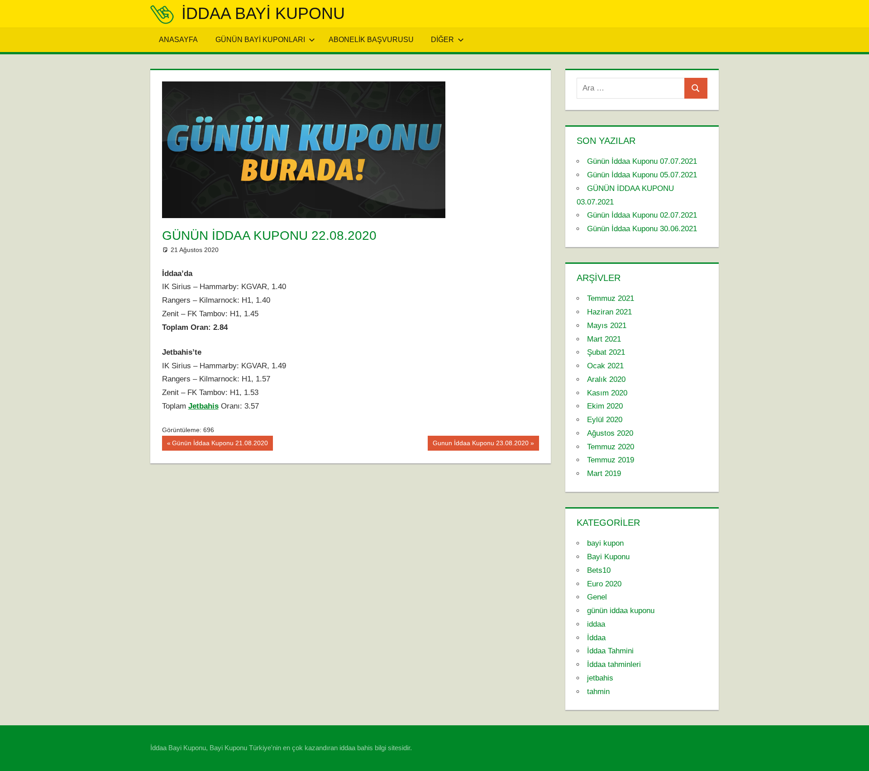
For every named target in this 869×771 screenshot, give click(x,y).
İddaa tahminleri (614, 664)
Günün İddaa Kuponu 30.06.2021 (642, 228)
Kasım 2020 (607, 393)
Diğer (442, 39)
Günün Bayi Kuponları (260, 39)
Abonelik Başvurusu (371, 39)
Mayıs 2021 (606, 325)
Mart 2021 (604, 339)
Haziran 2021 (609, 312)
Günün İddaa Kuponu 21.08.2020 (220, 445)
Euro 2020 (604, 584)
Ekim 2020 (605, 406)
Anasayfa (178, 39)
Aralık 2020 (606, 379)
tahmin (598, 691)
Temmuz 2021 (610, 298)
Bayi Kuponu (608, 556)
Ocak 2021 (605, 366)
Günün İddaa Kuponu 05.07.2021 (642, 175)
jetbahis (600, 678)
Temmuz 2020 (610, 447)
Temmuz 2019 (610, 460)
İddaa (596, 637)
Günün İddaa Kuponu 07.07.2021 (642, 161)
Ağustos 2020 (610, 433)
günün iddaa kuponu (620, 610)
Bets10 (599, 570)
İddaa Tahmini (610, 651)
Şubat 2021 (606, 352)
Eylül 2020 (604, 419)
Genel (597, 597)
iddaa (596, 624)
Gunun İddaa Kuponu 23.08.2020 (480, 445)
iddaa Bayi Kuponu (263, 13)
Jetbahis (203, 406)
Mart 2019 (604, 473)
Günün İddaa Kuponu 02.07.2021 (642, 215)
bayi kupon (605, 543)
